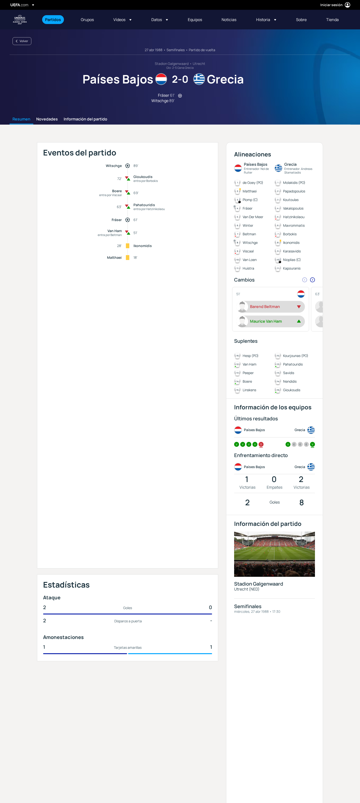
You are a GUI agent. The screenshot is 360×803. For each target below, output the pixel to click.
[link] (53, 19)
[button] (122, 19)
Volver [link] (24, 41)
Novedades (47, 119)
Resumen (21, 119)
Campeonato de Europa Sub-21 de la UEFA (20, 19)
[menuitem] (57, 19)
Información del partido (85, 119)
